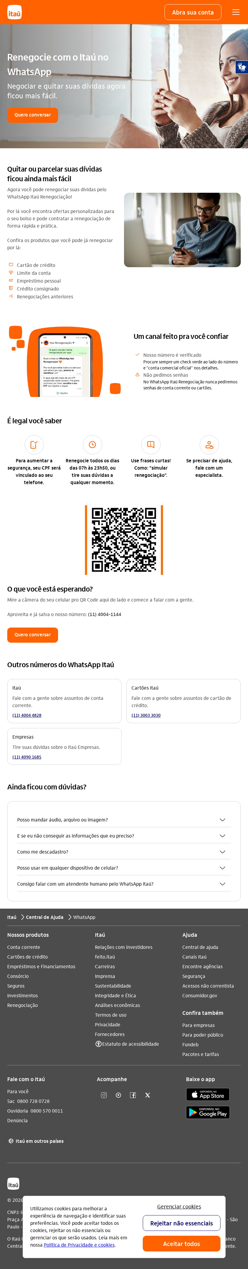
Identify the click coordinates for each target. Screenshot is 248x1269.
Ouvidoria (17, 1110)
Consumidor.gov (199, 995)
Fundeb (190, 1044)
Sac (11, 1101)
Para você (18, 1091)
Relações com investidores (123, 947)
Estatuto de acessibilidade (130, 1044)
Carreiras (105, 966)
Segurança (193, 976)
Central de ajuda (200, 947)
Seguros (15, 985)
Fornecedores (110, 1034)
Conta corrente (23, 947)
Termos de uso (110, 1015)
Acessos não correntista (208, 985)
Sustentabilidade (113, 985)
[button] (193, 12)
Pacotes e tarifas (200, 1054)
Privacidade (107, 1024)
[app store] (208, 1095)
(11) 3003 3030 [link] (146, 715)
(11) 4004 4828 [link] (26, 715)
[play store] (208, 1113)
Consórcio (18, 976)
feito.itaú (105, 956)
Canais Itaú (194, 956)
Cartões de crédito (27, 956)
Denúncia (17, 1120)
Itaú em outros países (36, 1141)
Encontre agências (202, 966)
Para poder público (202, 1034)
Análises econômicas (117, 1005)
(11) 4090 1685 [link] (26, 756)
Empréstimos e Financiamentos (41, 966)
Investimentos (22, 995)
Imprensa (105, 976)
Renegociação (22, 1005)
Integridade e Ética (115, 995)
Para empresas (198, 1025)
